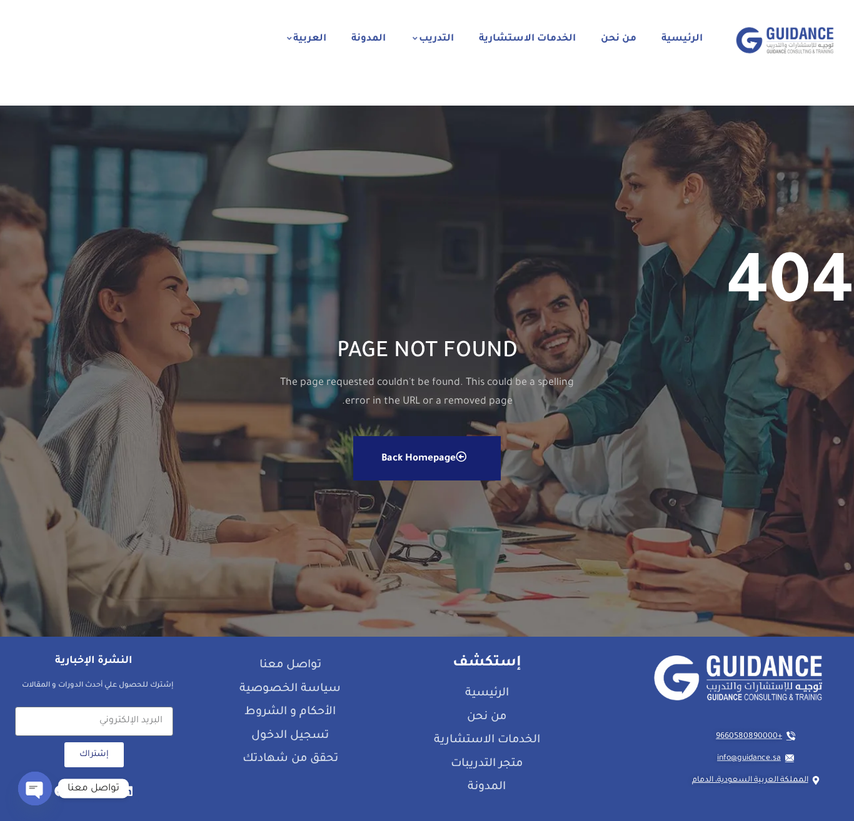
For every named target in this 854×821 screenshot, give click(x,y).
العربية (309, 39)
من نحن (618, 39)
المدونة (368, 39)
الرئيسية (682, 39)
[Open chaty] (35, 788)
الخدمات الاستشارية (527, 39)
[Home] (785, 40)
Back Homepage (418, 459)
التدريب (436, 39)
